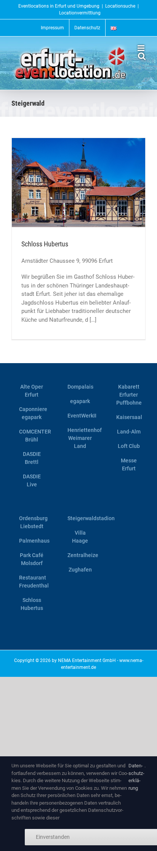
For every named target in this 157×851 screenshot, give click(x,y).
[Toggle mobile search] (142, 56)
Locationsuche (120, 6)
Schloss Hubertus (44, 244)
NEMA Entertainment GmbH (87, 660)
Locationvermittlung (80, 13)
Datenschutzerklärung (136, 777)
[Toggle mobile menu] (142, 48)
